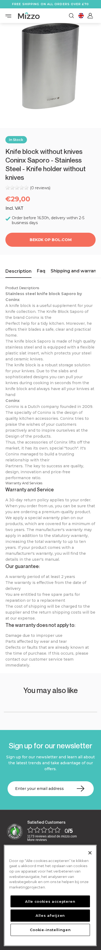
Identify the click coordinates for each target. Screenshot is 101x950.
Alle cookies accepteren (50, 901)
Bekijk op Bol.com (51, 239)
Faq (41, 270)
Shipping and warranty (75, 270)
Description (18, 271)
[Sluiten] (90, 853)
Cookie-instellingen (50, 930)
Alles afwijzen (50, 915)
